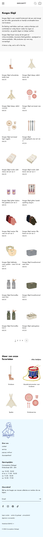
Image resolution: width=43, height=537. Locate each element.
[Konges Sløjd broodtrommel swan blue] (31, 251)
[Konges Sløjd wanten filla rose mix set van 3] (11, 220)
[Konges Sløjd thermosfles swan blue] (11, 284)
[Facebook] (3, 506)
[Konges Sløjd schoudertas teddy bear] (11, 64)
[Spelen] (11, 401)
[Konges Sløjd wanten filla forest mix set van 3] (31, 220)
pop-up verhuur (7, 452)
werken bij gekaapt (16, 515)
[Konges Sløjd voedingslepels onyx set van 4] (31, 125)
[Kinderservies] (31, 401)
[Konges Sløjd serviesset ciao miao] (31, 95)
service (4, 449)
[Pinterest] (13, 506)
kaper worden (6, 515)
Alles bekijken (36, 359)
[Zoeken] (35, 4)
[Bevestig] (40, 499)
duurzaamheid (6, 455)
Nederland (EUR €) (7, 523)
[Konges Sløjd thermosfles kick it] (11, 314)
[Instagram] (8, 506)
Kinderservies (31, 412)
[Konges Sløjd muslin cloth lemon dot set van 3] (31, 158)
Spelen (11, 412)
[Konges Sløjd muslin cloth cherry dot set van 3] (11, 158)
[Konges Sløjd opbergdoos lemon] (31, 314)
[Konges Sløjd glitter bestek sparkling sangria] (31, 189)
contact (4, 446)
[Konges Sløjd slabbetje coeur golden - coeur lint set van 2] (11, 251)
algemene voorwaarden (8, 518)
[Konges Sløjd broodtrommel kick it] (31, 284)
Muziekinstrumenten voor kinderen (32, 385)
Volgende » (26, 340)
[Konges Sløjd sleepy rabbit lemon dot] (31, 64)
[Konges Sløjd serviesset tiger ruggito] (11, 125)
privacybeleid (26, 515)
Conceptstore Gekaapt (13, 529)
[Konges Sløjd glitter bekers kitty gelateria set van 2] (11, 189)
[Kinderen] (11, 373)
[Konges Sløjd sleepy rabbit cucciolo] (11, 95)
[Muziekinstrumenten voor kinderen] (31, 373)
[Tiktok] (18, 506)
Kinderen (11, 384)
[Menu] (3, 3)
